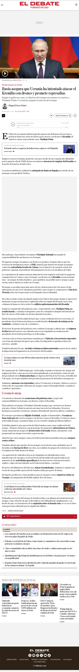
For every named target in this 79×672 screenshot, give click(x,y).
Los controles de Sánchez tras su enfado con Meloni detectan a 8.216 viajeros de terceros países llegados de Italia (39, 535)
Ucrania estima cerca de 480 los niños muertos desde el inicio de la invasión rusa (32, 359)
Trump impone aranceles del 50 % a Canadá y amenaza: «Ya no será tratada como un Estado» (68, 614)
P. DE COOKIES (67, 659)
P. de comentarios (40, 662)
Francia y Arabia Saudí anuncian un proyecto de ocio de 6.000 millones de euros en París (29, 606)
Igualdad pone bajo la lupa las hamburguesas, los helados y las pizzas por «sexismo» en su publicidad (40, 556)
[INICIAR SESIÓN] (76, 4)
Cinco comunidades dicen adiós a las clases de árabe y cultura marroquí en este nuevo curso (38, 549)
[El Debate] (39, 3)
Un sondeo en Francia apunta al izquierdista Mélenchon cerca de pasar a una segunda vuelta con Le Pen (68, 591)
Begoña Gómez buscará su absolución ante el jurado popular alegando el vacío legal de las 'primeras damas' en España (40, 564)
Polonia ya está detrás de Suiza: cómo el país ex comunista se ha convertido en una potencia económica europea (40, 542)
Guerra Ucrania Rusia (15, 511)
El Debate (6, 363)
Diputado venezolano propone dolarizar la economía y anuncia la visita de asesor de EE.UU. (10, 607)
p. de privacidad (55, 659)
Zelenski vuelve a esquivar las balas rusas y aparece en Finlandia (31, 148)
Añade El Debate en (62, 115)
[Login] (76, 4)
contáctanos (24, 659)
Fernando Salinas (8, 151)
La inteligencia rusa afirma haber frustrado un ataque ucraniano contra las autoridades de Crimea (31, 488)
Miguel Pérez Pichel (17, 105)
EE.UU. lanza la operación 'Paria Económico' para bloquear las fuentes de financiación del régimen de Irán (48, 607)
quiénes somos (12, 659)
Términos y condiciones (39, 659)
